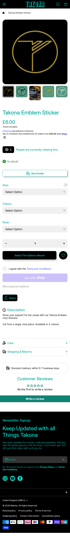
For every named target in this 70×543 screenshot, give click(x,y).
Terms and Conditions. (39, 268)
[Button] (65, 185)
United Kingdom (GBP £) (14, 500)
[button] (35, 297)
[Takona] (35, 4)
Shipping (7, 131)
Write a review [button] (35, 398)
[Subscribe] (63, 459)
